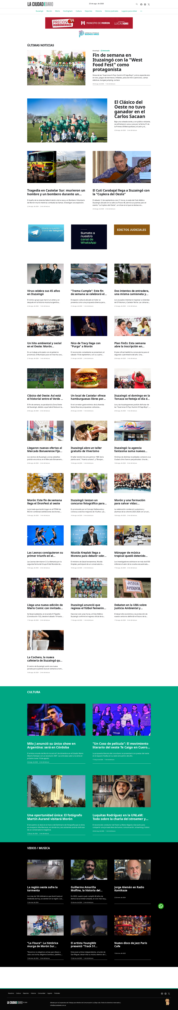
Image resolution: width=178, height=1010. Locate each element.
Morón (49, 11)
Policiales (57, 993)
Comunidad (41, 993)
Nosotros (11, 993)
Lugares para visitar (129, 11)
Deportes (88, 11)
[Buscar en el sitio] (136, 4)
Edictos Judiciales (111, 11)
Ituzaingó (39, 11)
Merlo (57, 11)
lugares (49, 993)
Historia (98, 11)
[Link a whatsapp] (161, 905)
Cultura (79, 11)
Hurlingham (68, 11)
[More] (141, 11)
